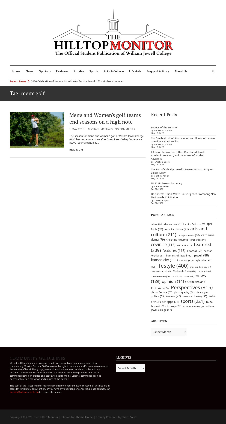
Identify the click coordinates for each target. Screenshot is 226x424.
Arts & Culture (114, 71)
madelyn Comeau (200, 267)
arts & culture (177, 229)
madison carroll (161, 271)
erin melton (184, 245)
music (177, 276)
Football (194, 251)
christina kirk (177, 239)
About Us (180, 71)
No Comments (125, 129)
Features (62, 71)
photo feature (162, 292)
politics (158, 296)
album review (172, 224)
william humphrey (193, 306)
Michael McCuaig (100, 129)
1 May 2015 (76, 129)
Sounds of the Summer (164, 127)
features (174, 250)
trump (174, 306)
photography (184, 292)
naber (189, 276)
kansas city (164, 259)
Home (16, 71)
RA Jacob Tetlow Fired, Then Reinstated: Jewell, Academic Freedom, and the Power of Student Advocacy (178, 155)
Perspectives (192, 287)
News (29, 71)
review (173, 296)
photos (202, 292)
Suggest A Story (158, 71)
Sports (94, 71)
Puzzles (79, 71)
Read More (76, 149)
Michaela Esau (184, 271)
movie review (160, 276)
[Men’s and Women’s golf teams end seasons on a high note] (37, 130)
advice (156, 224)
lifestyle (172, 265)
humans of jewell (179, 255)
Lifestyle (135, 71)
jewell (201, 255)
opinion (174, 281)
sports (192, 301)
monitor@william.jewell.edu (24, 392)
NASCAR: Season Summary (166, 183)
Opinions (45, 71)
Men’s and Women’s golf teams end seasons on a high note (105, 118)
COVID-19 (163, 244)
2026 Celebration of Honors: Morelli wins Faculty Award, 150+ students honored (77, 81)
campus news (189, 235)
